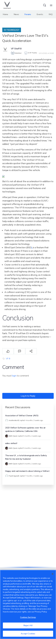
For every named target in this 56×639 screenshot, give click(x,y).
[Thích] (8, 351)
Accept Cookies (28, 633)
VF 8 (8, 358)
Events (40, 14)
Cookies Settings (28, 617)
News (16, 14)
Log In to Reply (28, 395)
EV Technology (11, 30)
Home (5, 14)
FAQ (51, 14)
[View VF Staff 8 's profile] (5, 50)
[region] (28, 604)
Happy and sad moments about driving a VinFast (27, 471)
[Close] (52, 574)
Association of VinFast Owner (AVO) (21, 415)
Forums (28, 14)
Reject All (28, 625)
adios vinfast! (11, 443)
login (14, 375)
